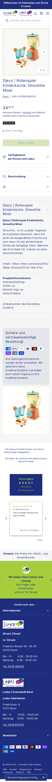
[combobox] (26, 20)
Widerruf (20, 772)
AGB (5, 769)
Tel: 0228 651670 (13, 724)
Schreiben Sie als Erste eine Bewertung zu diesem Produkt (26, 460)
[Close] (43, 777)
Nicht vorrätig (26, 142)
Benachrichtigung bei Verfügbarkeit (24, 777)
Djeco (6, 96)
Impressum (8, 772)
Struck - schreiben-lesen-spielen (25, 764)
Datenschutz (25, 769)
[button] (41, 13)
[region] (26, 518)
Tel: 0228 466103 (13, 666)
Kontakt (13, 769)
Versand (26, 112)
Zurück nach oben (24, 604)
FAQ (28, 772)
